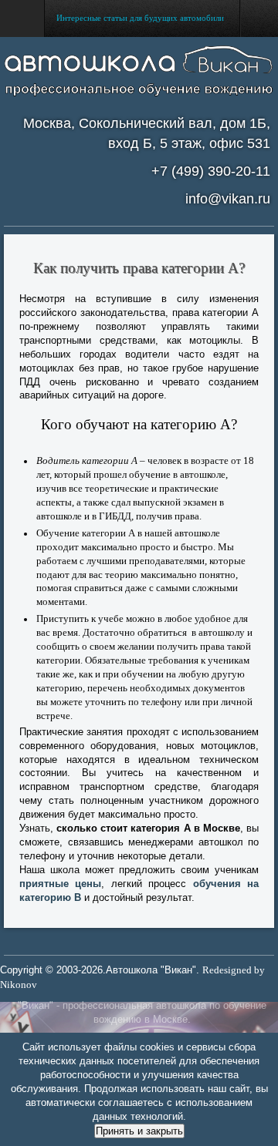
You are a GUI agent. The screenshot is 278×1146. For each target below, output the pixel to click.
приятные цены (60, 883)
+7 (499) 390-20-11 (210, 171)
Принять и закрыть (139, 1131)
